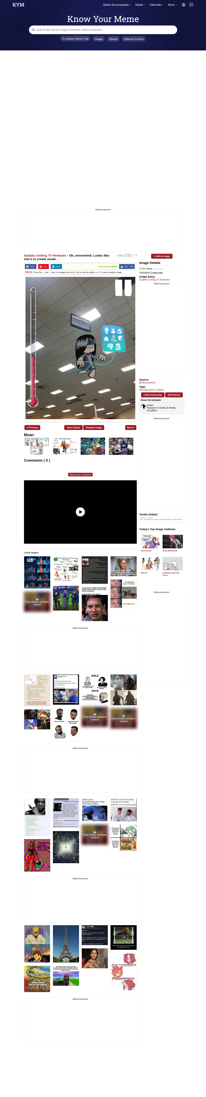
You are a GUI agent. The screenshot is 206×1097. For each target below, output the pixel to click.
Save (44, 267)
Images (99, 39)
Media (139, 4)
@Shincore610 (147, 382)
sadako (160, 389)
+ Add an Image (162, 256)
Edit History (174, 395)
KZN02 (149, 405)
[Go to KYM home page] (18, 5)
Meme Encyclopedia (115, 4)
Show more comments (80, 474)
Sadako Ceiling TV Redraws (45, 255)
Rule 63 (144, 573)
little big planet (147, 389)
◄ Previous (32, 427)
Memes (113, 39)
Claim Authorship (153, 395)
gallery (72, 272)
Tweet (57, 267)
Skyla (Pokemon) (170, 551)
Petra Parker (146, 551)
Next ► (131, 427)
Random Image (94, 427)
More (171, 4)
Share (32, 267)
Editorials (155, 4)
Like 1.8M (128, 267)
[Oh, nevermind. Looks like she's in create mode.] (80, 348)
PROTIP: (29, 272)
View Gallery (73, 427)
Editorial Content (134, 39)
